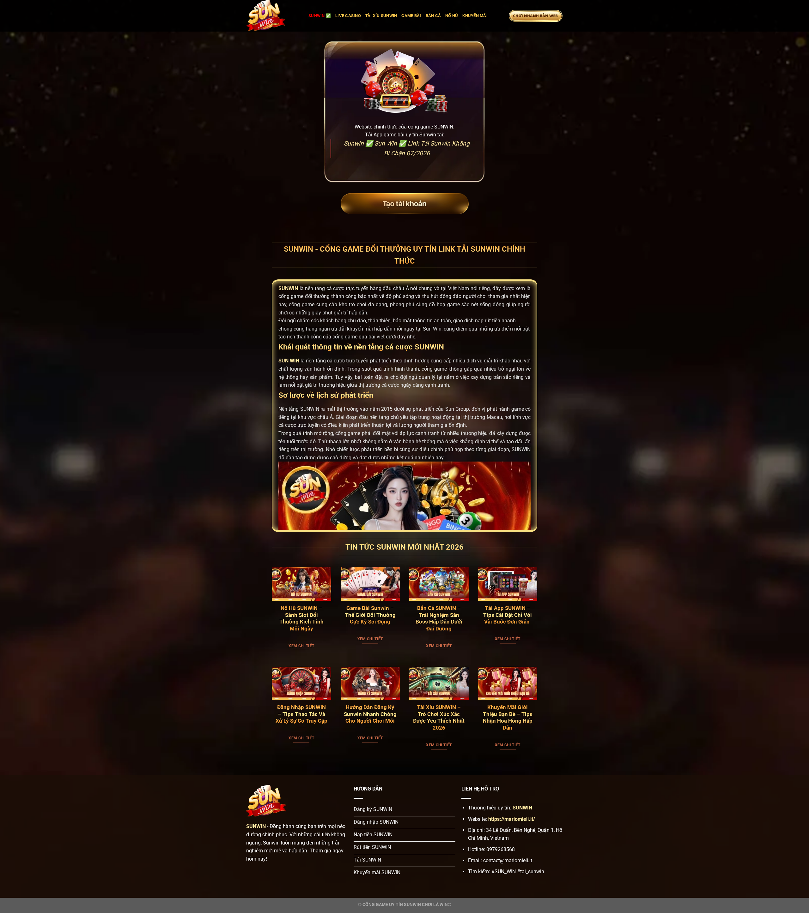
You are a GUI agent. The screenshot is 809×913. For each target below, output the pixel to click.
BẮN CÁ (433, 15)
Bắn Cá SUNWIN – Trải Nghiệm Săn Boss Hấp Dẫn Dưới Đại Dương (439, 618)
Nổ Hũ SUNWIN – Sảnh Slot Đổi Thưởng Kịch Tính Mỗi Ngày (301, 618)
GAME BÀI (411, 15)
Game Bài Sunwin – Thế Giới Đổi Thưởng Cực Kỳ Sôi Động (370, 615)
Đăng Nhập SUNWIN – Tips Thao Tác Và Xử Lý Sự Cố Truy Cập (301, 714)
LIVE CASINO (348, 15)
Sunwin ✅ (319, 15)
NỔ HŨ (451, 15)
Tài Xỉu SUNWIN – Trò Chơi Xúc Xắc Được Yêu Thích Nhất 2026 (439, 717)
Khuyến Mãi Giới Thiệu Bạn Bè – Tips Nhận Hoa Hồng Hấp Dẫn (507, 717)
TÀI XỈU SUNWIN (381, 15)
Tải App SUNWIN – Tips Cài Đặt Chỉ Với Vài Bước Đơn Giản (507, 615)
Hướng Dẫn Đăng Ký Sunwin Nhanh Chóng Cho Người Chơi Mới (370, 714)
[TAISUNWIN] (272, 16)
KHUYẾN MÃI (475, 15)
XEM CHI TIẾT (301, 646)
